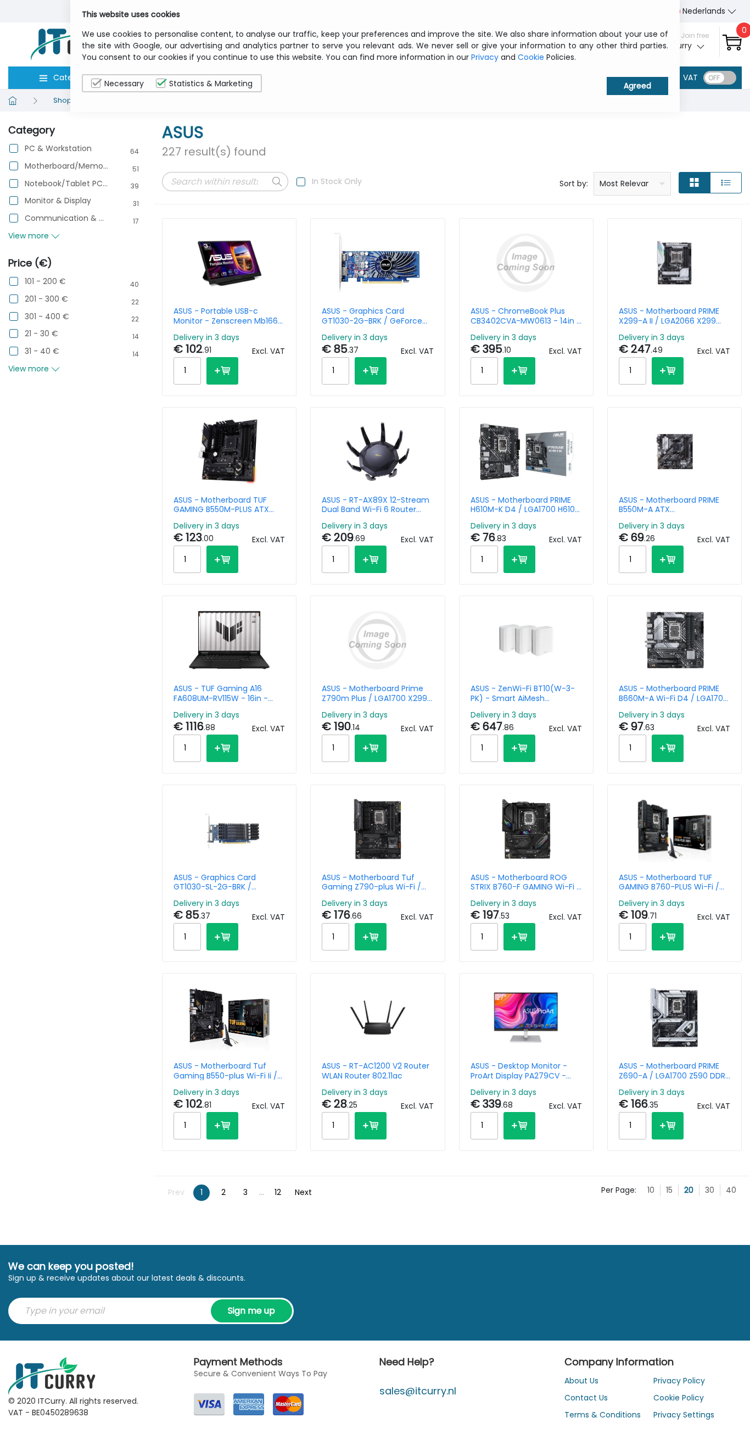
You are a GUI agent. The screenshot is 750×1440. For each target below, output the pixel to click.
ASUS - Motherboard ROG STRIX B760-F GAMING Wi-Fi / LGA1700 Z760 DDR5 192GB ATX (525, 882)
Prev (176, 1192)
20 (688, 1190)
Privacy (485, 57)
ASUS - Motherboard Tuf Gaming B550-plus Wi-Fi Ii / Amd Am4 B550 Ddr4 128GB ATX (225, 1070)
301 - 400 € (47, 316)
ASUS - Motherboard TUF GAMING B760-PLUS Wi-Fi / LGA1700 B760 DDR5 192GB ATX (669, 882)
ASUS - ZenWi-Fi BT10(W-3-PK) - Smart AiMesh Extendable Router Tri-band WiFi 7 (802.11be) (523, 693)
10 (650, 1190)
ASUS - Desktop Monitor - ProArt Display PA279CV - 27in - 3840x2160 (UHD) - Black (519, 1070)
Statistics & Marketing (211, 83)
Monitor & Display (58, 200)
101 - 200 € (45, 281)
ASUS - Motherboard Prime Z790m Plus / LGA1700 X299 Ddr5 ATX (374, 693)
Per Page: (618, 1190)
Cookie (531, 57)
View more (29, 235)
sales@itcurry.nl (417, 1391)
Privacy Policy (679, 1380)
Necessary (124, 83)
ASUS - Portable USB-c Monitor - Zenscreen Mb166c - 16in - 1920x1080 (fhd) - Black (228, 316)
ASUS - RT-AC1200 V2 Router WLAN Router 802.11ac (375, 1070)
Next (303, 1192)
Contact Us (586, 1397)
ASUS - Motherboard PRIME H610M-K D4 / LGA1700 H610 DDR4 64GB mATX (523, 505)
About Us (581, 1380)
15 (669, 1190)
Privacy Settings (683, 1414)
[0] (732, 42)
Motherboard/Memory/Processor (66, 166)
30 (709, 1190)
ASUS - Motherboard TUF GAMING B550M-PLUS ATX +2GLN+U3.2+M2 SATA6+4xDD (229, 505)
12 (278, 1192)
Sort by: (573, 183)
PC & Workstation (58, 148)
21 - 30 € (41, 333)
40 (731, 1190)
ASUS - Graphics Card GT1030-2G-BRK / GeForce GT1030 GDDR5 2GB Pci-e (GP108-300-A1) (372, 316)
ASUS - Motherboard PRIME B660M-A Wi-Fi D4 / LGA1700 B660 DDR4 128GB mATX (673, 693)
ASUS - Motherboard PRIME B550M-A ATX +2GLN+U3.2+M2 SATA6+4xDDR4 (669, 505)
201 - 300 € (46, 299)
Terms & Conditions (602, 1414)
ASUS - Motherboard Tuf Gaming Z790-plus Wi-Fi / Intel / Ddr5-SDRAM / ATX (371, 882)
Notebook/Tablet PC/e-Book (66, 183)
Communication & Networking (66, 218)
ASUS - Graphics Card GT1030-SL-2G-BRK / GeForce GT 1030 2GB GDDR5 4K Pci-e (228, 882)
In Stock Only (337, 181)
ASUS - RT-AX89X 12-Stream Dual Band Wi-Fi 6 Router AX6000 (375, 505)
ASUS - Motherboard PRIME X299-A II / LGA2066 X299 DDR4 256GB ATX (669, 316)
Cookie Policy (678, 1397)
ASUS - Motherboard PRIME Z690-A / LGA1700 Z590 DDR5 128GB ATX (674, 1070)
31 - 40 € (42, 351)
